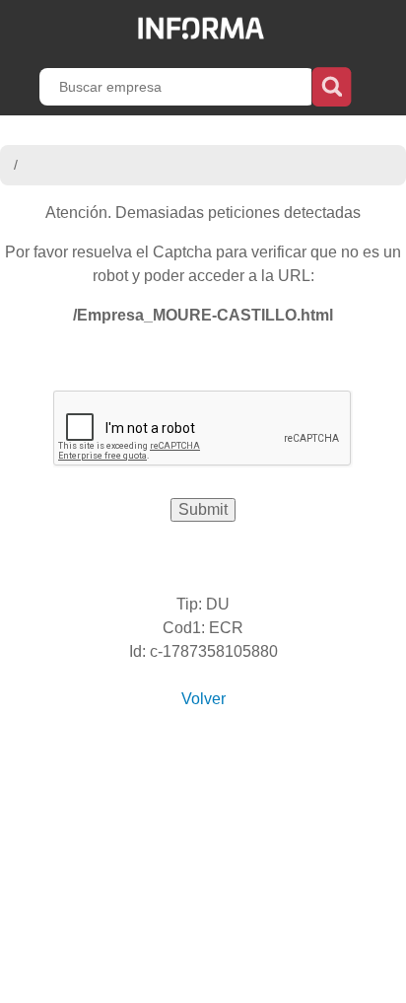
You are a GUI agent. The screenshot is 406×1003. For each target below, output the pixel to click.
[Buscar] (331, 85)
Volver (203, 698)
